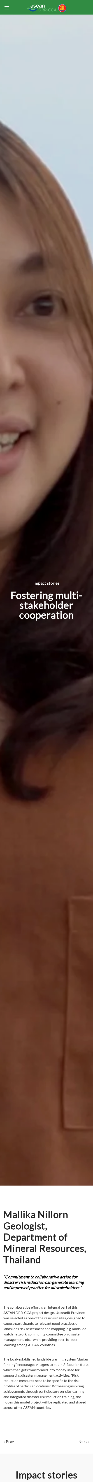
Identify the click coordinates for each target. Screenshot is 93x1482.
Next (83, 1441)
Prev (9, 1441)
